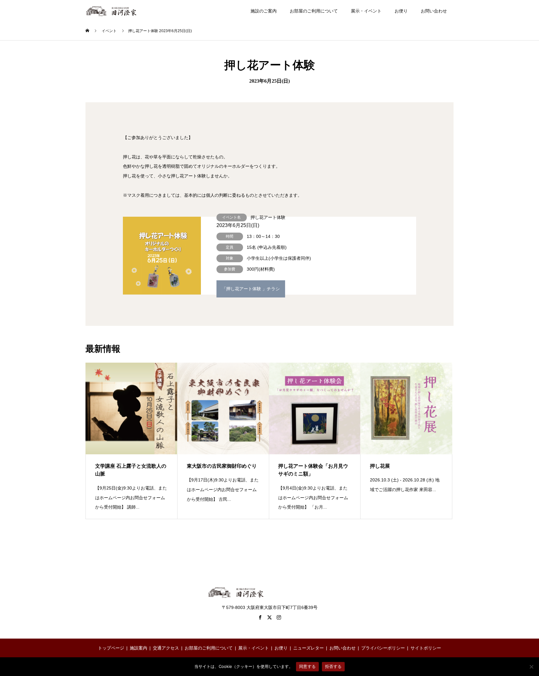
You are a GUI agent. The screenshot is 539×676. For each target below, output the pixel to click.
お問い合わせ (434, 10)
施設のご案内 (263, 10)
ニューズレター (308, 647)
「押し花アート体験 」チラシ (251, 288)
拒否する (333, 666)
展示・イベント (366, 10)
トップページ (111, 647)
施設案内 (138, 647)
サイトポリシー (425, 647)
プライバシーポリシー (383, 647)
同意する (307, 666)
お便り (401, 10)
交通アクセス (166, 647)
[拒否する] (531, 667)
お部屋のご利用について (314, 10)
